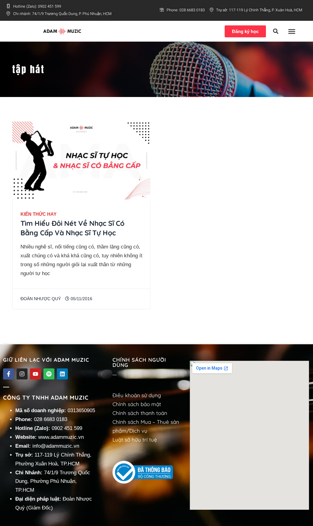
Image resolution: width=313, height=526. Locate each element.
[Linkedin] (62, 373)
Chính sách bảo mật (136, 404)
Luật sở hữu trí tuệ (134, 439)
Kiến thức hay (38, 214)
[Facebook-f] (8, 373)
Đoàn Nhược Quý (40, 299)
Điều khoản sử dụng (136, 395)
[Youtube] (35, 373)
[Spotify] (48, 373)
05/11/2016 (80, 299)
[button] (276, 31)
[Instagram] (22, 373)
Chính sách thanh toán (139, 413)
